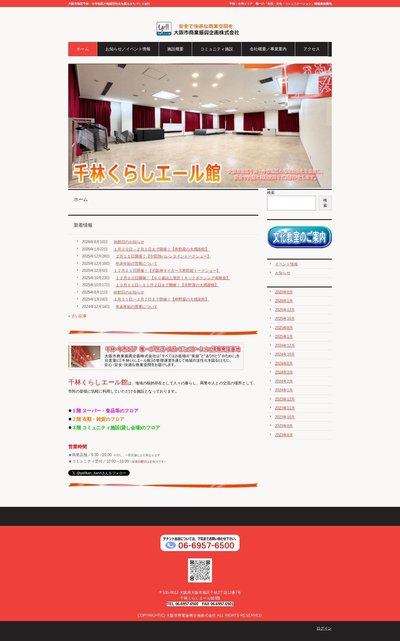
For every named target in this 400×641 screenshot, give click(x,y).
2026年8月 (284, 292)
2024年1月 (284, 390)
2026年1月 (284, 301)
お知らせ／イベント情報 (128, 49)
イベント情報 (286, 264)
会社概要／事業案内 (268, 49)
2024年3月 (284, 372)
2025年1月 (284, 336)
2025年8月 (284, 327)
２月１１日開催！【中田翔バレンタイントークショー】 (163, 256)
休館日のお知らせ (129, 242)
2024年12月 (285, 345)
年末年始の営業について (137, 263)
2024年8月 (284, 363)
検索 (271, 192)
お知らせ (282, 273)
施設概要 (175, 49)
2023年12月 (285, 399)
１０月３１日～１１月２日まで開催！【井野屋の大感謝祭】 (167, 285)
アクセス (311, 49)
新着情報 (83, 225)
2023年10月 (285, 417)
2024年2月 (284, 381)
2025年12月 (285, 310)
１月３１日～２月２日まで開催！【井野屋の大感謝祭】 (161, 299)
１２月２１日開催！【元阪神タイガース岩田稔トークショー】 (167, 270)
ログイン (324, 628)
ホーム (82, 49)
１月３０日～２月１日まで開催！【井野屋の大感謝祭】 (161, 249)
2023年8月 (284, 435)
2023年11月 (285, 408)
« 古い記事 (77, 316)
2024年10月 (285, 354)
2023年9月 (284, 426)
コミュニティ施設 (216, 49)
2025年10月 (285, 318)
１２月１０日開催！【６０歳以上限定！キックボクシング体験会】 (173, 278)
